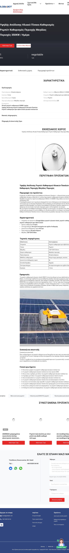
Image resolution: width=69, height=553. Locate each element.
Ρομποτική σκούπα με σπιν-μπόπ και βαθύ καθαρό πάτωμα (40, 436)
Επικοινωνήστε (57, 500)
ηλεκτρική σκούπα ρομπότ (60, 516)
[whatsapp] (15, 468)
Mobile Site (50, 546)
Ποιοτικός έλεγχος (37, 522)
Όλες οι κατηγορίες (59, 524)
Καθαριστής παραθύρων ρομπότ (60, 520)
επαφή (33, 526)
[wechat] (20, 468)
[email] (10, 468)
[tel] (25, 468)
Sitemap (43, 546)
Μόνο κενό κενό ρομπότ (17, 396)
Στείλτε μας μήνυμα (24, 45)
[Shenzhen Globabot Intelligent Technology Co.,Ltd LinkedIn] (1, 524)
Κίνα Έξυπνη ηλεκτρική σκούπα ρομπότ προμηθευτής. (25, 549)
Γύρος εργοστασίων (37, 519)
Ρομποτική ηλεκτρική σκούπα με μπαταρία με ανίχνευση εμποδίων (11, 436)
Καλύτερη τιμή (7, 45)
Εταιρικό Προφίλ (36, 515)
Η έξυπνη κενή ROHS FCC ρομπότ (39, 396)
